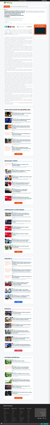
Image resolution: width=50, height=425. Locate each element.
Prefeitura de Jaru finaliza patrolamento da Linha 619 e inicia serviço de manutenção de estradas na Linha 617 (21, 141)
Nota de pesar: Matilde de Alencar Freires (20, 373)
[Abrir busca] (44, 3)
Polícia (14, 311)
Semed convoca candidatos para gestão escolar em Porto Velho (22, 177)
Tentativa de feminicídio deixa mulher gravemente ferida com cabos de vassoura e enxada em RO (21, 332)
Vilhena (13, 415)
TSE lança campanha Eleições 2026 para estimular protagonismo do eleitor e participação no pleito (20, 283)
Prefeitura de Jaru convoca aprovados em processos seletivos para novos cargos (20, 240)
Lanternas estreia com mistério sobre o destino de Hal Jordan (22, 393)
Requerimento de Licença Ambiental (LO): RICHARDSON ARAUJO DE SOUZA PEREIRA (21, 380)
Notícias (7, 9)
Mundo (5, 418)
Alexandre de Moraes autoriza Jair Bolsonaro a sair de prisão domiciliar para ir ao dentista (22, 270)
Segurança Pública (22, 417)
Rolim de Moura (14, 417)
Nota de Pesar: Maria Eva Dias (18, 361)
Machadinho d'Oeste (14, 420)
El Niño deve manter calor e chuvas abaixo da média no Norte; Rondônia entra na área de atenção (21, 127)
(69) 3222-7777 (43, 409)
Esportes (5, 419)
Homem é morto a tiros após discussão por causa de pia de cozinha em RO (21, 338)
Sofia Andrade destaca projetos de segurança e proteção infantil (22, 277)
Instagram (28, 417)
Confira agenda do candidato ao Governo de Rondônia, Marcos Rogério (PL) (21, 171)
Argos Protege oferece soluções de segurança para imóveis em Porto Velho (21, 114)
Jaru (12, 416)
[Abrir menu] (45, 3)
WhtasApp (28, 420)
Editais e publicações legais (6, 413)
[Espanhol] (28, 26)
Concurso (14, 212)
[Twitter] (44, 418)
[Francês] (29, 26)
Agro (14, 163)
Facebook (28, 416)
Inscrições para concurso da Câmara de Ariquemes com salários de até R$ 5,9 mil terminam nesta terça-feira (20, 214)
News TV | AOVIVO (40, 26)
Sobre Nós (28, 410)
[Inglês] (31, 26)
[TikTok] (45, 418)
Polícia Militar (21, 411)
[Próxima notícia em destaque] (45, 6)
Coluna (20, 410)
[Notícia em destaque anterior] (44, 6)
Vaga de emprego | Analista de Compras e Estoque (20, 234)
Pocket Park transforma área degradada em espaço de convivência (21, 134)
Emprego (14, 175)
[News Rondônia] (8, 3)
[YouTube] (38, 418)
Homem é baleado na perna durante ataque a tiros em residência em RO (21, 325)
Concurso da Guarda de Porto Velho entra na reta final (21, 221)
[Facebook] (40, 418)
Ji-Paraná (13, 411)
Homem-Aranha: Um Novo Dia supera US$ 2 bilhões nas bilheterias (21, 386)
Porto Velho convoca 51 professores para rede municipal (20, 246)
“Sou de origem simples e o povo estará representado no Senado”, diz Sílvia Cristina (21, 290)
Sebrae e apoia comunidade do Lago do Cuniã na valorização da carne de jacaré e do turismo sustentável (21, 148)
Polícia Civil (21, 421)
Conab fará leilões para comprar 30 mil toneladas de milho (20, 165)
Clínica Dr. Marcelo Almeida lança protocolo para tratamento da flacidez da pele (21, 120)
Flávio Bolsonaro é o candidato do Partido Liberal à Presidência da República (21, 296)
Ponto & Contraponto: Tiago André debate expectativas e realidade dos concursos (21, 6)
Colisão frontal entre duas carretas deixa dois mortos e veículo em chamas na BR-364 (21, 319)
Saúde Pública (21, 420)
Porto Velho (13, 410)
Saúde (4, 414)
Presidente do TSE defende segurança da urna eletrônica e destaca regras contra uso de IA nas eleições (21, 263)
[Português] (27, 26)
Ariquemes (13, 412)
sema (20, 416)
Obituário (14, 372)
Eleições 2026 (15, 169)
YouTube (28, 415)
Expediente (28, 411)
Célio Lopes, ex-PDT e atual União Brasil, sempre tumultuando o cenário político (20, 367)
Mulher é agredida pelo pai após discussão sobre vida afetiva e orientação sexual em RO (21, 345)
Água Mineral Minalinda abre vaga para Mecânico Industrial (20, 227)
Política (14, 275)
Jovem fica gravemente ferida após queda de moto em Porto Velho (21, 313)
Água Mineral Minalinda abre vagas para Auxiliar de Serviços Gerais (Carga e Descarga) (22, 198)
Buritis (12, 421)
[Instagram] (42, 418)
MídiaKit (28, 412)
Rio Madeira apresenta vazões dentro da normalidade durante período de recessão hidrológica (20, 190)
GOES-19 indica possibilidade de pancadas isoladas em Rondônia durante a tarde (21, 183)
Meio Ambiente (21, 412)
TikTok (28, 421)
